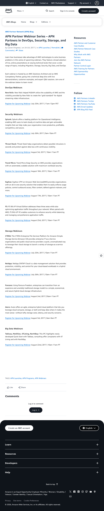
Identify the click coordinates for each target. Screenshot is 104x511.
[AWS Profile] (97, 3)
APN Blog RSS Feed (84, 109)
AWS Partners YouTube (85, 104)
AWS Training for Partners (84, 69)
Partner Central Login (82, 66)
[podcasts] (95, 492)
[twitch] (87, 492)
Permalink (55, 47)
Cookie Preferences (31, 500)
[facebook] (74, 492)
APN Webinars (40, 378)
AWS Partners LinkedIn (85, 98)
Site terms (17, 500)
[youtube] (91, 492)
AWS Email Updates (84, 107)
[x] (70, 492)
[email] (70, 496)
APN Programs (28, 378)
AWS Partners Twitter (85, 101)
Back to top (50, 484)
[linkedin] (78, 492)
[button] (88, 11)
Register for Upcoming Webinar (17, 103)
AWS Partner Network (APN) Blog (19, 32)
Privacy (8, 500)
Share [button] (20, 50)
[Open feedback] (101, 255)
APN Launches (16, 378)
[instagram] (83, 492)
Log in (34, 410)
